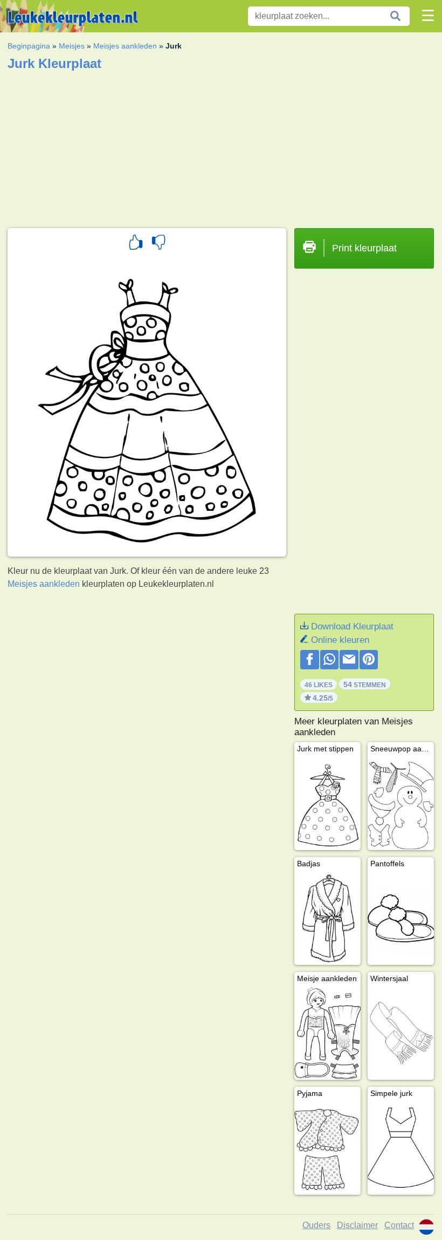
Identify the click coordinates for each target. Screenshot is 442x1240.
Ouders (316, 1225)
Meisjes (72, 46)
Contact (399, 1225)
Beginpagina (29, 46)
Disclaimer (357, 1225)
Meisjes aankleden (125, 46)
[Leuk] (136, 244)
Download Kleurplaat (352, 626)
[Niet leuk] (158, 244)
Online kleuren (340, 640)
